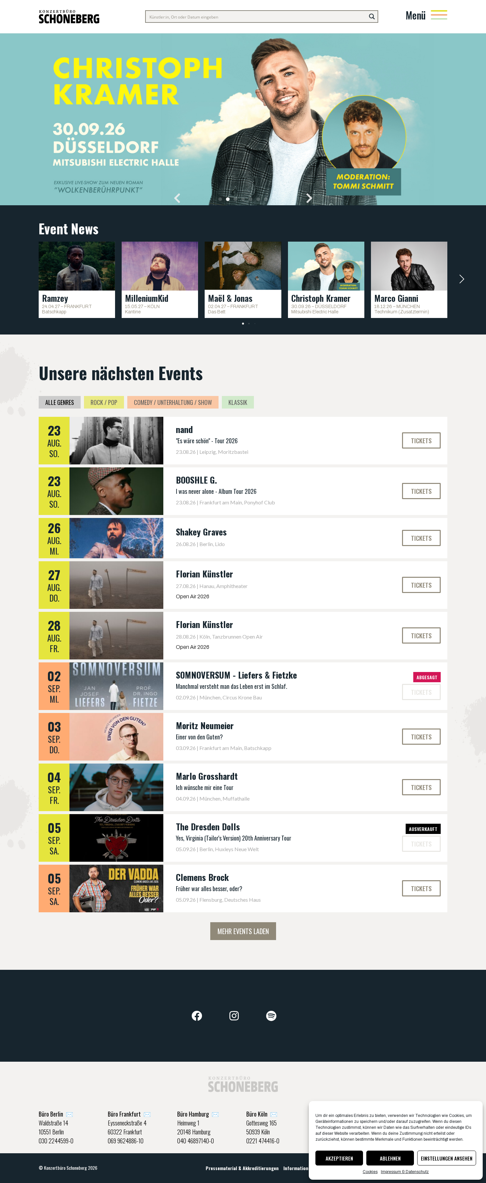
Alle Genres (59, 402)
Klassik (237, 402)
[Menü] (439, 15)
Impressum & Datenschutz (405, 1171)
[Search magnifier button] (372, 16)
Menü (416, 15)
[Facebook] (196, 1015)
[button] (177, 198)
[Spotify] (271, 1015)
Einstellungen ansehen (446, 1158)
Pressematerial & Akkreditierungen (242, 1167)
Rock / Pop (104, 402)
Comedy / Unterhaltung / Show (173, 402)
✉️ (56, 1114)
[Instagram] (234, 1015)
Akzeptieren (339, 1158)
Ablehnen (390, 1158)
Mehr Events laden (243, 931)
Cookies (370, 1171)
